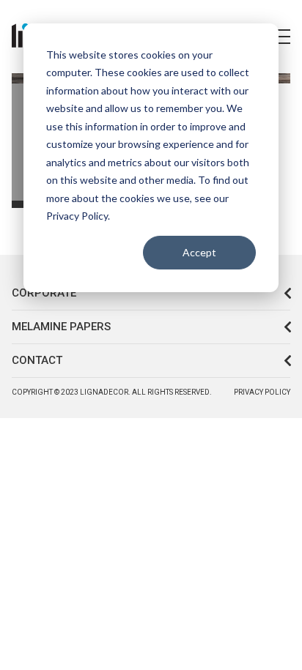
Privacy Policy (262, 392)
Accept (199, 252)
